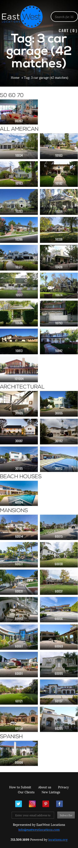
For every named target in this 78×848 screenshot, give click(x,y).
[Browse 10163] (19, 174)
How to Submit (20, 786)
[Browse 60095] (59, 664)
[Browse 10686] (19, 314)
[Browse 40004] (19, 493)
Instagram (32, 804)
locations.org (57, 839)
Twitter (18, 804)
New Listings (51, 791)
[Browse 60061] (19, 637)
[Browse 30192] (59, 431)
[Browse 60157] (59, 692)
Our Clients (26, 791)
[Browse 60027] (19, 554)
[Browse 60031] (19, 582)
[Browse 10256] (59, 202)
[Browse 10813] (19, 341)
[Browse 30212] (59, 459)
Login (72, 13)
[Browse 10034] (19, 146)
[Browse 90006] (19, 753)
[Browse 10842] (59, 341)
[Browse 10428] (59, 258)
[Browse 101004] (19, 369)
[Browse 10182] (59, 174)
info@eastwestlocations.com (39, 829)
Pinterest (45, 804)
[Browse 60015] (59, 527)
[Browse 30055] (59, 404)
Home (15, 77)
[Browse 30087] (19, 431)
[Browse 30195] (19, 459)
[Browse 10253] (19, 202)
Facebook (59, 804)
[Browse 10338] (59, 230)
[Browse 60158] (19, 719)
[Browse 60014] (19, 527)
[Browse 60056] (59, 609)
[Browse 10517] (19, 286)
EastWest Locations (25, 16)
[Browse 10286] (19, 230)
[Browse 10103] (59, 146)
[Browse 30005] (19, 404)
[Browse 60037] (59, 582)
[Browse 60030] (59, 554)
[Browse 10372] (19, 258)
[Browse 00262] (19, 112)
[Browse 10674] (59, 286)
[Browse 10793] (59, 314)
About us (44, 786)
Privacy (63, 786)
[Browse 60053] (19, 609)
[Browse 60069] (59, 637)
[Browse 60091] (19, 664)
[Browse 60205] (59, 719)
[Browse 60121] (19, 692)
